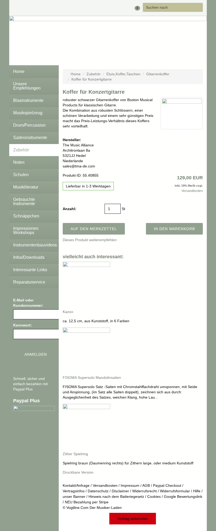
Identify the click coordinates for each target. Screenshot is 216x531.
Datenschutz (98, 491)
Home (75, 74)
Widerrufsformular (175, 491)
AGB (146, 485)
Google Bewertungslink (183, 496)
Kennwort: (22, 325)
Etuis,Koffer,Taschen (123, 74)
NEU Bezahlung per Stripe (87, 502)
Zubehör (93, 74)
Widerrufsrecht (144, 491)
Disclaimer (120, 491)
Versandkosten (192, 191)
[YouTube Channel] (107, 8)
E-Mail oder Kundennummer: (28, 302)
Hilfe (196, 491)
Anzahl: (69, 209)
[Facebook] (99, 8)
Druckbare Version (78, 472)
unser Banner (74, 496)
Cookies (154, 496)
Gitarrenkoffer (157, 74)
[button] (120, 8)
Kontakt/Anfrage (76, 485)
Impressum (130, 485)
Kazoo (68, 312)
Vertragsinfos (74, 491)
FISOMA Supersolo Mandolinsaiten (92, 377)
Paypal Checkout (167, 485)
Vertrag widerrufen (132, 519)
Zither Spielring (75, 454)
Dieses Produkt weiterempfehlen (90, 240)
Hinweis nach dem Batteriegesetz (116, 496)
